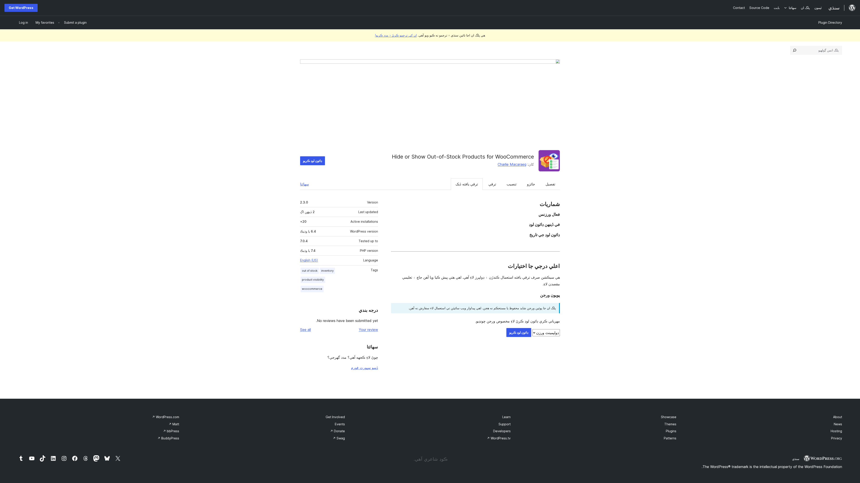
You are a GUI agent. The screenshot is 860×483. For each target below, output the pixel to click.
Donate (337, 431)
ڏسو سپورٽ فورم (364, 367)
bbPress (171, 431)
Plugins (671, 431)
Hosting (836, 431)
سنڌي (795, 459)
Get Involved (335, 417)
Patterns (670, 438)
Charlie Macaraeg (512, 164)
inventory (327, 270)
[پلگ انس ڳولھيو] (794, 50)
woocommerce (312, 288)
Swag (339, 438)
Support (505, 424)
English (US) (309, 260)
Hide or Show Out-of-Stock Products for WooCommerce (463, 156)
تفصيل (550, 184)
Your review (368, 329)
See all (305, 329)
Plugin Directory (830, 22)
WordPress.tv (499, 438)
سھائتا (304, 184)
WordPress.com (165, 417)
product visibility (313, 279)
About (837, 417)
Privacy (836, 438)
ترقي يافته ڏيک (467, 184)
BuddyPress (168, 438)
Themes (670, 424)
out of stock (310, 270)
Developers (502, 431)
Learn (506, 417)
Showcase (668, 417)
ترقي (492, 184)
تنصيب (511, 184)
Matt (174, 424)
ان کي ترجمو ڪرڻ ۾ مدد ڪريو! (396, 35)
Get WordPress (21, 8)
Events (340, 424)
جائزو (531, 184)
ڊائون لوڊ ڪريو (312, 161)
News (838, 424)
